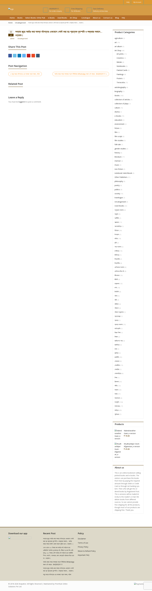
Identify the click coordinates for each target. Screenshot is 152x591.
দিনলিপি (117, 291)
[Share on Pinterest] (28, 55)
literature (118, 157)
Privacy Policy (83, 547)
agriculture (119, 38)
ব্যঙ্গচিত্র (117, 345)
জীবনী (116, 279)
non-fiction (119, 169)
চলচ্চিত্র (117, 251)
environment (119, 124)
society (117, 193)
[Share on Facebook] (10, 55)
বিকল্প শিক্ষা (118, 332)
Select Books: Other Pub (35, 18)
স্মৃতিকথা (117, 414)
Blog (117, 18)
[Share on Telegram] (24, 55)
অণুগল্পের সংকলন (119, 210)
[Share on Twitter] (15, 55)
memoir (118, 161)
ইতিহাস (117, 230)
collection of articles (122, 99)
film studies (119, 140)
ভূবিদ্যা (116, 353)
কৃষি (116, 242)
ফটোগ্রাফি (117, 328)
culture (117, 108)
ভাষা (116, 349)
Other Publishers (121, 177)
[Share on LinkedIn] (19, 55)
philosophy (119, 181)
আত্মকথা (117, 222)
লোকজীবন (117, 365)
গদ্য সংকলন (118, 247)
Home (12, 18)
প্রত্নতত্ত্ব (117, 316)
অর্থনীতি (117, 218)
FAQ (123, 18)
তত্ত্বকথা (117, 283)
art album (118, 46)
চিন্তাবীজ (117, 263)
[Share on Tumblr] (38, 55)
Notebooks (121, 66)
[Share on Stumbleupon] (33, 55)
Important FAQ (83, 555)
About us (96, 18)
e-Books (51, 18)
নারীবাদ (117, 304)
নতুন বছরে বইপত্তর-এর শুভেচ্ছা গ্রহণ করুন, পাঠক (57, 574)
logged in (22, 102)
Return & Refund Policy (87, 551)
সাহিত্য (117, 410)
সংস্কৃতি (117, 402)
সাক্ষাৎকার (117, 406)
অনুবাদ (116, 214)
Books (19, 18)
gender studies (120, 148)
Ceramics (120, 58)
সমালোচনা (117, 398)
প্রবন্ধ (116, 320)
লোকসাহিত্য (118, 373)
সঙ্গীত (116, 385)
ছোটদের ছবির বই (119, 271)
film (116, 132)
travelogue (119, 197)
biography (118, 91)
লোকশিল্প (117, 369)
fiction (117, 128)
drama (117, 112)
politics (117, 189)
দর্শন (116, 287)
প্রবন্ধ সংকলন (119, 324)
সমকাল (116, 390)
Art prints (120, 54)
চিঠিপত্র (117, 255)
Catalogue (85, 18)
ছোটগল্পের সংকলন (119, 267)
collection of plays (121, 103)
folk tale (118, 144)
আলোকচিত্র (118, 226)
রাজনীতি (117, 357)
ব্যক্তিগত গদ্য (119, 341)
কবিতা (116, 238)
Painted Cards (122, 70)
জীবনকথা (117, 275)
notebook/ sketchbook (123, 173)
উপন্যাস (117, 234)
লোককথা (117, 361)
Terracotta (121, 82)
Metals (119, 62)
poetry (117, 185)
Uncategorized (23, 39)
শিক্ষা (116, 377)
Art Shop (74, 18)
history (117, 153)
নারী (116, 300)
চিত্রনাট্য (117, 259)
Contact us (107, 18)
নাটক (116, 296)
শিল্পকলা (117, 381)
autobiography (120, 87)
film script (118, 136)
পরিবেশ (117, 308)
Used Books (62, 18)
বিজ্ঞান (116, 336)
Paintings (120, 74)
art (116, 42)
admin (12, 39)
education (118, 120)
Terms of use (83, 543)
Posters (120, 78)
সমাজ (116, 394)
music (117, 165)
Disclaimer (82, 539)
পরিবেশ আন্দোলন (119, 312)
